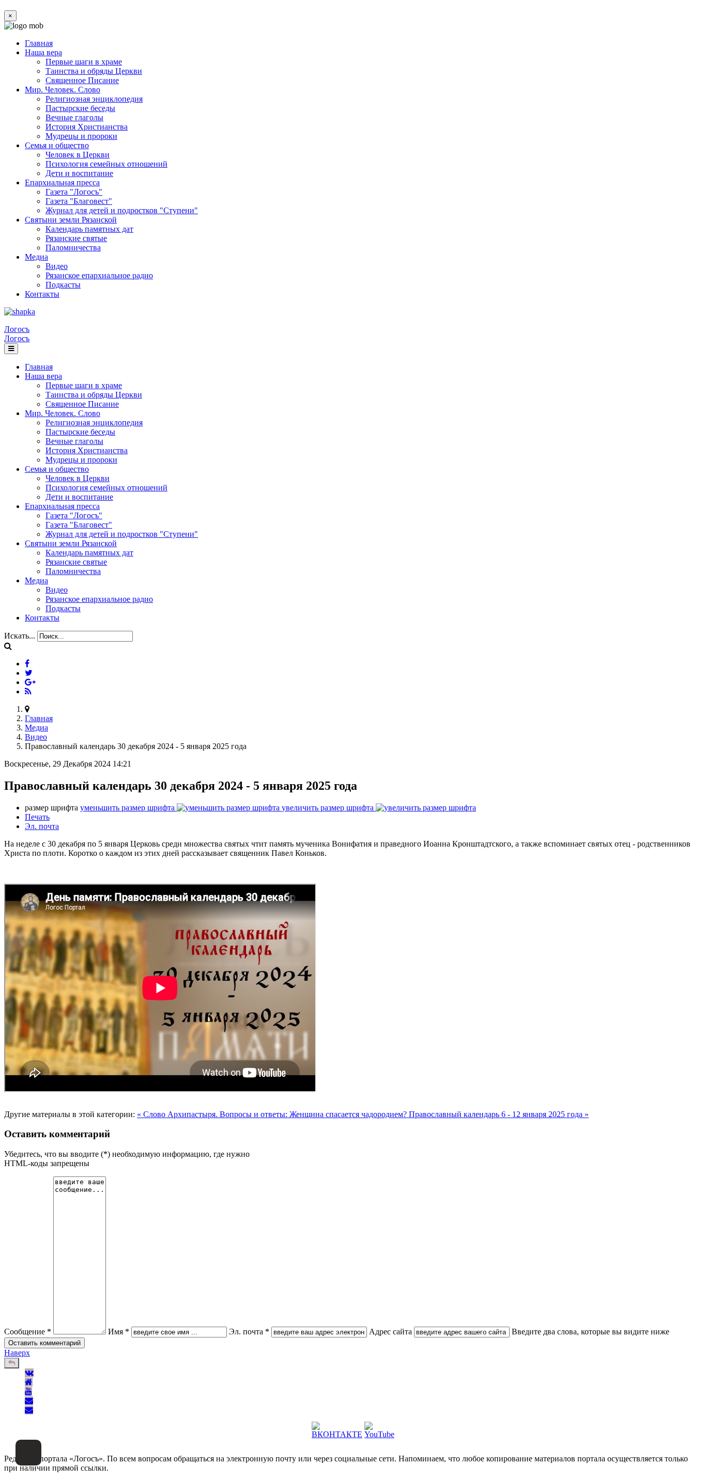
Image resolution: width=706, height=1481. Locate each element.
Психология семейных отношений (106, 164)
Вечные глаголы (74, 117)
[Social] (27, 663)
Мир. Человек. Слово (62, 89)
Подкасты (63, 284)
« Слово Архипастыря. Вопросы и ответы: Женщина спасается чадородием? (273, 1114)
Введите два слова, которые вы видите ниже (590, 1331)
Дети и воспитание (79, 173)
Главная (39, 43)
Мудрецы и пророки (81, 136)
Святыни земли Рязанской (71, 219)
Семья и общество (57, 145)
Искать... (19, 635)
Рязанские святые (76, 238)
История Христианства (86, 126)
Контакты (42, 294)
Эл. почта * (249, 1331)
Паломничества (73, 247)
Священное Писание (82, 80)
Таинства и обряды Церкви (93, 71)
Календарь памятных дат (89, 229)
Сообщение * (27, 1331)
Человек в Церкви (77, 154)
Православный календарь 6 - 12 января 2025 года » (499, 1114)
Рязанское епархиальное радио (99, 275)
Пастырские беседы (80, 108)
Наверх (17, 1352)
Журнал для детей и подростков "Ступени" (121, 210)
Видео (56, 266)
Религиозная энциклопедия (94, 98)
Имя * (118, 1331)
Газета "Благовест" (78, 201)
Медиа (36, 256)
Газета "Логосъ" (73, 191)
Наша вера (43, 52)
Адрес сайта (390, 1331)
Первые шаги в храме (83, 61)
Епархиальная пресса (62, 182)
